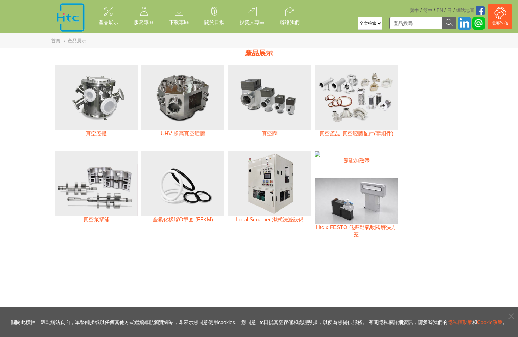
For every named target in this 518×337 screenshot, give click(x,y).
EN (440, 10)
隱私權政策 (460, 322)
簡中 (427, 10)
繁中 (414, 10)
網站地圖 (465, 10)
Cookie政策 (489, 322)
